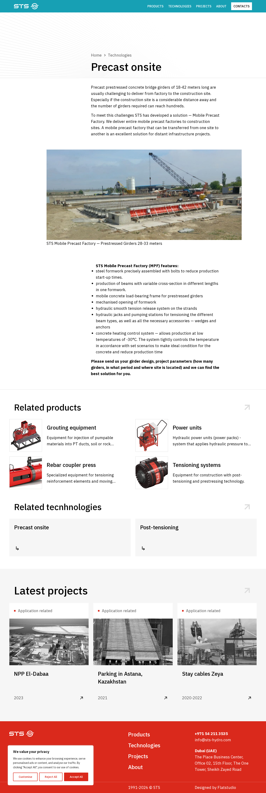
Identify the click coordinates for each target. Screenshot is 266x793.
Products (155, 6)
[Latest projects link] (247, 591)
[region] (50, 765)
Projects (203, 6)
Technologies (179, 6)
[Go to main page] (26, 6)
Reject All (51, 777)
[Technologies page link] (247, 507)
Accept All (76, 777)
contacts (241, 6)
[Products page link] (247, 407)
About (221, 6)
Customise (25, 777)
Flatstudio (227, 787)
